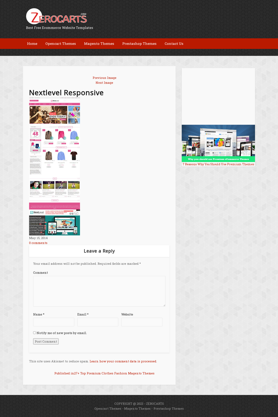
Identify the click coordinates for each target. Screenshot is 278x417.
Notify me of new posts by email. (62, 333)
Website (127, 314)
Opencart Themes (107, 408)
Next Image (104, 83)
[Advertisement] (70, 52)
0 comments (38, 243)
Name (38, 314)
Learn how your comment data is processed (123, 361)
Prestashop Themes (168, 408)
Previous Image (104, 78)
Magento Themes (137, 408)
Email (83, 314)
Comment (40, 272)
